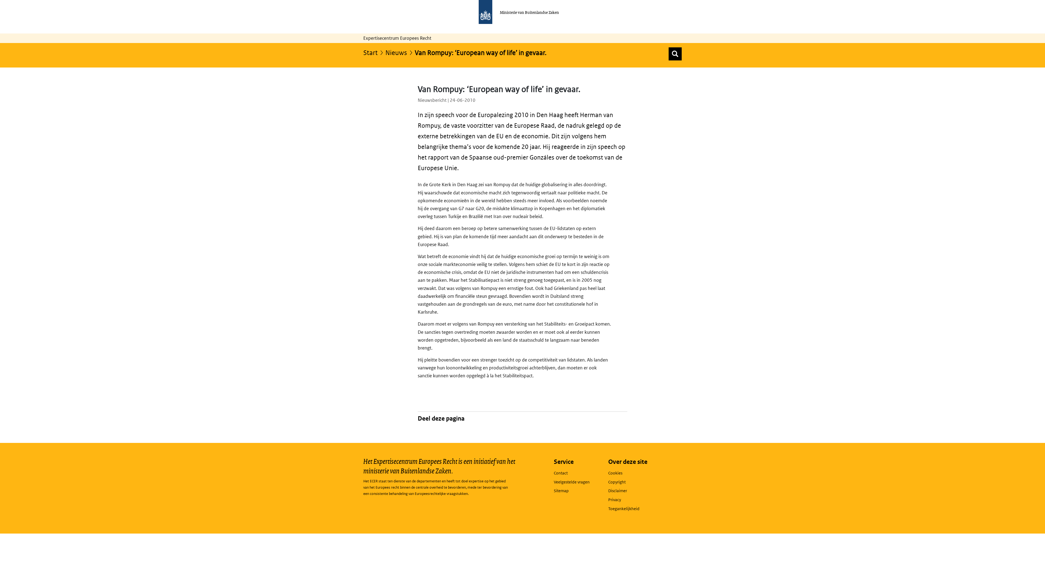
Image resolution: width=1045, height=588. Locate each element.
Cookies (615, 473)
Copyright (617, 482)
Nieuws (396, 52)
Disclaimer (617, 490)
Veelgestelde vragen (572, 482)
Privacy (614, 499)
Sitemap (561, 490)
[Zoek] (675, 53)
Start (370, 52)
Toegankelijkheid (624, 508)
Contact (561, 473)
